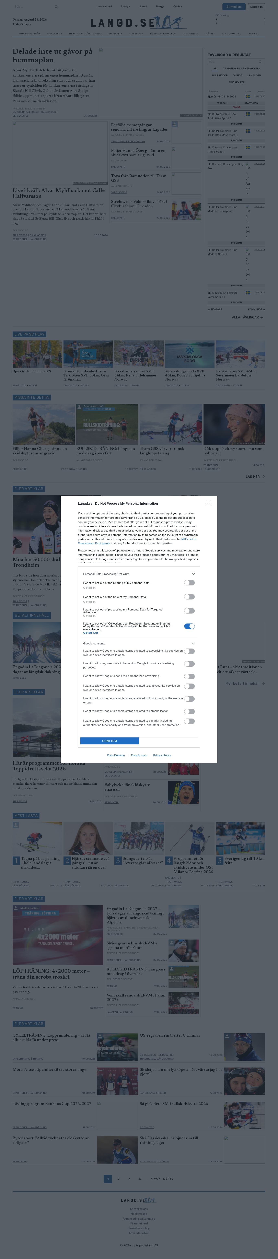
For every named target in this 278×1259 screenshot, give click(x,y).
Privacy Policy (162, 755)
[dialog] (139, 629)
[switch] (189, 582)
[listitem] (139, 574)
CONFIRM (109, 741)
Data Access (139, 755)
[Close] (209, 504)
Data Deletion (116, 755)
